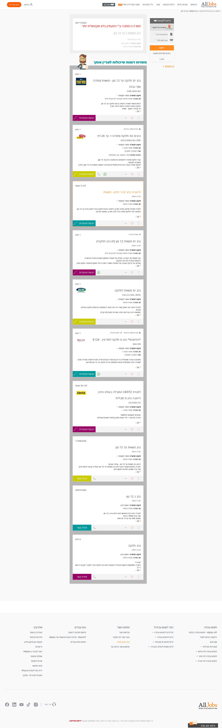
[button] (206, 726)
